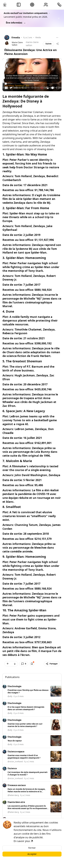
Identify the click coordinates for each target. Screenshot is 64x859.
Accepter (32, 854)
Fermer (32, 847)
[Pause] (6, 87)
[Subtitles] (41, 87)
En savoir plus (22, 841)
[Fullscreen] (57, 87)
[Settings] (52, 87)
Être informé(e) (16, 22)
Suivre (48, 43)
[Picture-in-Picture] (47, 87)
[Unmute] (11, 87)
